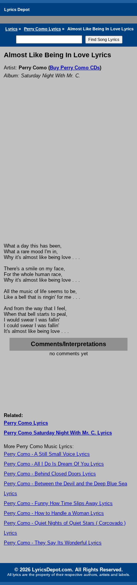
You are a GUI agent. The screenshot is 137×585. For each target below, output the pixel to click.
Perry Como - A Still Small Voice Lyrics (47, 454)
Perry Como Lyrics (42, 29)
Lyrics (11, 29)
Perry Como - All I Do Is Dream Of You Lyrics (54, 464)
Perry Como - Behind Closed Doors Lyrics (50, 474)
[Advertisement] (68, 171)
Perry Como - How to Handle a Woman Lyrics (54, 513)
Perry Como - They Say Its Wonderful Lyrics (53, 543)
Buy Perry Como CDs (75, 68)
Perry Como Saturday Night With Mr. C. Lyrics (58, 433)
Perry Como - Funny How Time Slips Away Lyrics (58, 503)
